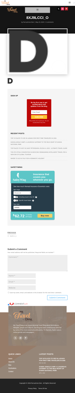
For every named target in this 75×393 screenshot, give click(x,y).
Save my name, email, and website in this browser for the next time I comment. (36, 293)
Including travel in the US (26, 197)
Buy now (45, 216)
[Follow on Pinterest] (66, 8)
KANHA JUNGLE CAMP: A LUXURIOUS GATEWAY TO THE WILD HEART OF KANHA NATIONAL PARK (52, 368)
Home (10, 358)
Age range (16, 189)
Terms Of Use (42, 388)
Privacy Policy (32, 388)
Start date (16, 204)
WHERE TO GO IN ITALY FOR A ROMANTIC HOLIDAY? (27, 158)
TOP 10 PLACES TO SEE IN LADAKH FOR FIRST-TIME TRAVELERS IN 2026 (33, 138)
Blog (9, 365)
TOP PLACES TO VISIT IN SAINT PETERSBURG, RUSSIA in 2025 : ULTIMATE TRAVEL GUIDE (39, 148)
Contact (10, 371)
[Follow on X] (58, 8)
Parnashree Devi (28, 22)
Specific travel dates (25, 200)
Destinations (12, 368)
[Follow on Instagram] (62, 8)
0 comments (50, 22)
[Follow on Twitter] (15, 338)
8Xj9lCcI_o (13, 236)
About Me (11, 361)
